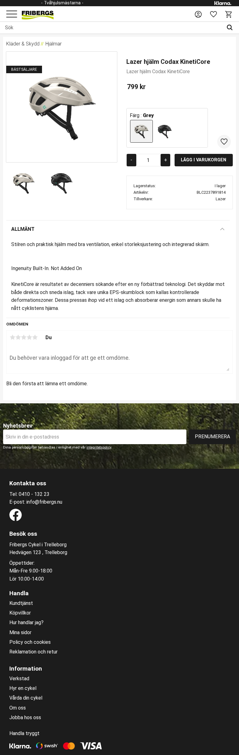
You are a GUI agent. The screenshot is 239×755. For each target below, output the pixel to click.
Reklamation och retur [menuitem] (33, 652)
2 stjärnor (18, 337)
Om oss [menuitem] (17, 708)
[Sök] (231, 28)
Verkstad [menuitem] (19, 678)
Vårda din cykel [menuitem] (25, 698)
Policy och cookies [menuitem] (30, 642)
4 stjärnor (29, 337)
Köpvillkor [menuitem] (20, 613)
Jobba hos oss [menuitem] (25, 717)
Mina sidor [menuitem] (20, 632)
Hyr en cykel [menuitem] (22, 688)
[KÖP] (204, 160)
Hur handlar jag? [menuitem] (26, 622)
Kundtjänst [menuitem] (21, 603)
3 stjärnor (23, 337)
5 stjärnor (35, 337)
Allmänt (23, 229)
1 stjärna (12, 337)
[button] (11, 14)
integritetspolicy (99, 447)
